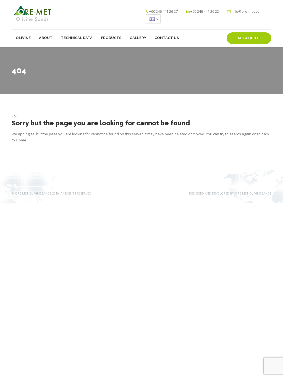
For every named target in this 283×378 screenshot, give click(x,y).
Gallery (138, 38)
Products (111, 38)
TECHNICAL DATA (77, 38)
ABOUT (46, 38)
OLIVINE (23, 38)
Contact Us (166, 38)
